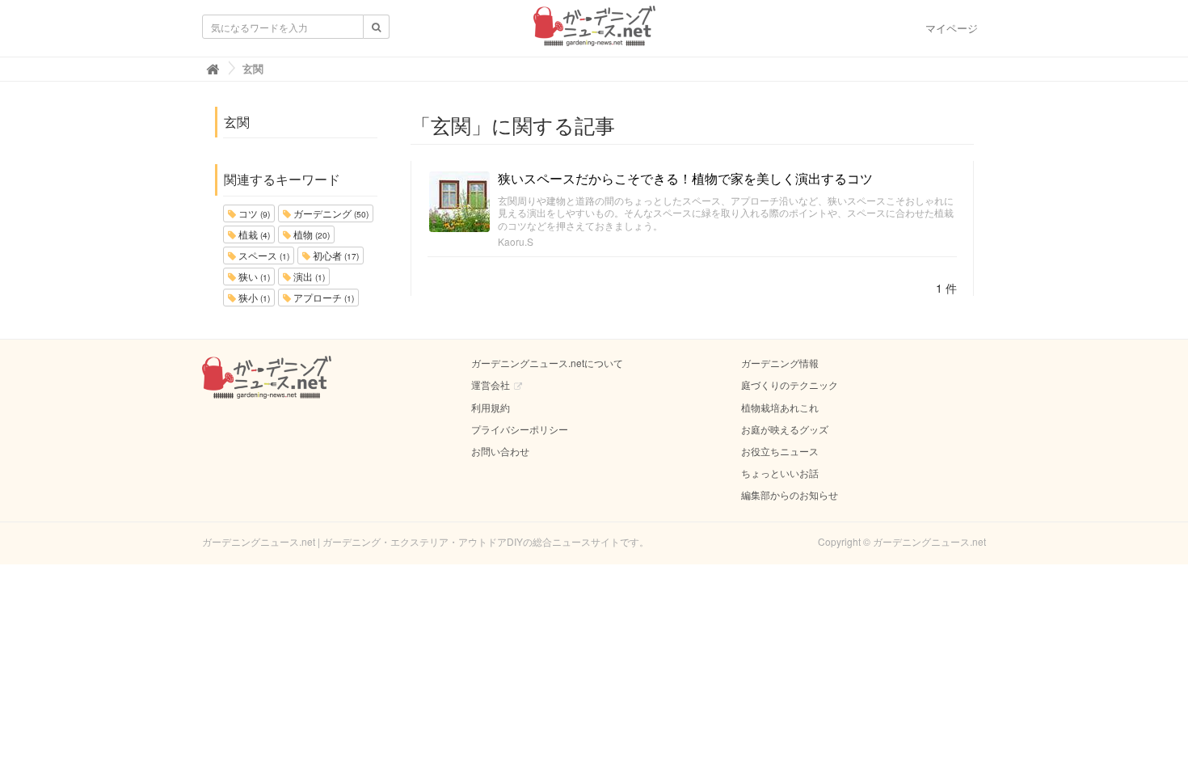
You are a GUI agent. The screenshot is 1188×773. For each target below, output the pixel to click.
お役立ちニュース (780, 451)
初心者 (334, 255)
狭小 (253, 297)
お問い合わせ (500, 451)
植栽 (253, 234)
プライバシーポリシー (519, 429)
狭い (253, 276)
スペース (262, 255)
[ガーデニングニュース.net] (594, 30)
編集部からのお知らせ (789, 494)
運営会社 (490, 384)
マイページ (951, 28)
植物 (310, 234)
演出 (308, 276)
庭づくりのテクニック (789, 384)
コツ (253, 213)
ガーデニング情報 (780, 363)
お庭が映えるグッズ (784, 429)
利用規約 (490, 407)
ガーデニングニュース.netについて (547, 363)
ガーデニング (330, 213)
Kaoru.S (515, 241)
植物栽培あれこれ (780, 407)
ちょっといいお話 (780, 472)
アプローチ (322, 297)
